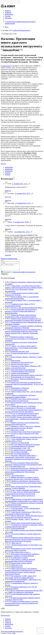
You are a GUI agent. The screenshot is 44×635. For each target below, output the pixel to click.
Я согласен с (19, 272)
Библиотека (9, 624)
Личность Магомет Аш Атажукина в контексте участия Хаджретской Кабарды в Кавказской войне (21, 311)
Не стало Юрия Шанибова (20, 453)
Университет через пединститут (22, 362)
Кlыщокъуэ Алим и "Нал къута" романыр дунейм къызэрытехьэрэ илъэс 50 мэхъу (22, 427)
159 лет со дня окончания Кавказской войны (26, 307)
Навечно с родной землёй (20, 443)
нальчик (8, 173)
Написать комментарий (9, 258)
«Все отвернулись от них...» (20, 552)
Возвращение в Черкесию (20, 388)
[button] (15, 7)
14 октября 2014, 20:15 (22, 232)
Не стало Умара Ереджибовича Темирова (25, 444)
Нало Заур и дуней (17, 430)
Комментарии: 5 (25, 30)
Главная (7, 619)
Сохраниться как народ (19, 390)
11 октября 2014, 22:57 (20, 184)
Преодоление (15, 360)
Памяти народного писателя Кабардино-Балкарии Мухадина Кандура (22, 423)
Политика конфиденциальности (20, 22)
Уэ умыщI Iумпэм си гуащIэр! (21, 450)
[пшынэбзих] (6, 66)
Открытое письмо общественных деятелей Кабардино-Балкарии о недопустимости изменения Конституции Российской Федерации (23, 539)
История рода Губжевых (19, 506)
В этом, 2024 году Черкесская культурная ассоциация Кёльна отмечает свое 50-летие (22, 493)
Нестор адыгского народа (20, 364)
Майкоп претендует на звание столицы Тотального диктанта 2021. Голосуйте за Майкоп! (22, 478)
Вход (6, 27)
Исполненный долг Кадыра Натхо (23, 377)
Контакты (8, 628)
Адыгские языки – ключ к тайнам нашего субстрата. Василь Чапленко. (22, 509)
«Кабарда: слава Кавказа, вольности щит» (25, 481)
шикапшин (9, 171)
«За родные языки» (17, 475)
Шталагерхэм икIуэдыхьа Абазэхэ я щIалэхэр (26, 375)
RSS (13, 633)
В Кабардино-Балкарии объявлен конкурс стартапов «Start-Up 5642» (22, 598)
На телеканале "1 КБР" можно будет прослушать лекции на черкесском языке (20, 577)
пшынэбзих (9, 167)
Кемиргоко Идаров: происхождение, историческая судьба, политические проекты (20, 316)
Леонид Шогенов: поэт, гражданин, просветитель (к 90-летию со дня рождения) (20, 407)
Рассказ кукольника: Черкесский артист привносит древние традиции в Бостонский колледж (23, 463)
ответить (8, 190)
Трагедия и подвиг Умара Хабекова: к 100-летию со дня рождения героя (23, 367)
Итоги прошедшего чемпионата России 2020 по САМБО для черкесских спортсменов (23, 591)
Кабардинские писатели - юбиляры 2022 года (27, 468)
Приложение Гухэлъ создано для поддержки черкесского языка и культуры (23, 549)
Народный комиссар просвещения (23, 370)
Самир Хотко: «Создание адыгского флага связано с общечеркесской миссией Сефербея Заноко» (24, 286)
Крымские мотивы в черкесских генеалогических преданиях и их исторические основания (21, 338)
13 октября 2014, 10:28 (20, 222)
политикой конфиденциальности (23, 272)
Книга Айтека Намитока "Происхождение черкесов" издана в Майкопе (23, 487)
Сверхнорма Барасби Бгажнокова (22, 446)
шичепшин (9, 169)
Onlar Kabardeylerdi (17, 528)
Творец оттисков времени (20, 373)
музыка (7, 174)
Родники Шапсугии (18, 466)
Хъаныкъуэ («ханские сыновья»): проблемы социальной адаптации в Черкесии (23, 327)
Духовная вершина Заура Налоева (23, 371)
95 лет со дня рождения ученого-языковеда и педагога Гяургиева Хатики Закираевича (23, 410)
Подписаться (5, 615)
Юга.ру (3, 164)
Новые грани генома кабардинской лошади (26, 523)
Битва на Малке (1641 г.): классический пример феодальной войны (22, 297)
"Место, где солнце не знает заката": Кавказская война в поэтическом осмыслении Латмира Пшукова (21, 347)
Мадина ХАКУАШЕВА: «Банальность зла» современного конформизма (23, 580)
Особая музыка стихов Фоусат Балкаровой (26, 432)
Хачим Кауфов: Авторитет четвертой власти (26, 437)
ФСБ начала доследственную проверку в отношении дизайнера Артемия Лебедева (22, 555)
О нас (7, 22)
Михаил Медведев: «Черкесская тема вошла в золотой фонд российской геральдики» (24, 516)
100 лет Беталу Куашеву (19, 452)
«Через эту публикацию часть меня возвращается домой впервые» (20, 396)
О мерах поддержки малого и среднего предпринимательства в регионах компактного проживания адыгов (21, 603)
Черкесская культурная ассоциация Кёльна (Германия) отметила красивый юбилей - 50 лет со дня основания (24, 384)
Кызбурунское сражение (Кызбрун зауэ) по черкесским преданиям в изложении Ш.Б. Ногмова (23, 319)
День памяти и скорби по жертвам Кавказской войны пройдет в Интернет (20, 560)
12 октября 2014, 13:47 (23, 203)
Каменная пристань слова (20, 351)
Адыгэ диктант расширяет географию (24, 490)
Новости (8, 621)
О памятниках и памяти (19, 557)
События (16, 30)
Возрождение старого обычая (21, 563)
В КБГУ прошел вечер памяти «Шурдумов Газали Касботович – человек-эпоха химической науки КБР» (23, 419)
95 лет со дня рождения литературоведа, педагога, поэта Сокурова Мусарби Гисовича (22, 414)
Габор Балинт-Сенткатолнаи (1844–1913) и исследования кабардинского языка (23, 513)
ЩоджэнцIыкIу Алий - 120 (20, 448)
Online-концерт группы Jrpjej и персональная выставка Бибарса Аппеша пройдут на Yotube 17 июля (24, 500)
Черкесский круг (17, 567)
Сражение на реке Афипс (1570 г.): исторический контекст (20, 305)
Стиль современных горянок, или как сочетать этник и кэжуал (21, 440)
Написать (4, 274)
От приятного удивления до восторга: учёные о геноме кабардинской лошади (24, 525)
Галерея (7, 626)
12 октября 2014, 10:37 (22, 193)
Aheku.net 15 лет (17, 565)
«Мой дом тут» (16, 543)
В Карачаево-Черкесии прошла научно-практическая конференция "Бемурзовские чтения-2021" (21, 472)
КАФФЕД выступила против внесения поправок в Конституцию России (21, 400)
